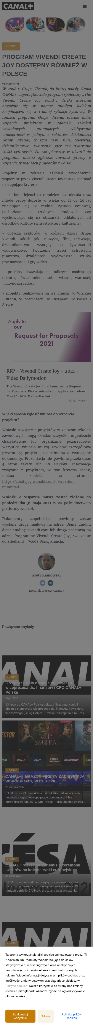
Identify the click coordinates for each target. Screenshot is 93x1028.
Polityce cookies (16, 986)
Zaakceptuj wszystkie (20, 1016)
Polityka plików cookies (72, 1016)
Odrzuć (46, 1016)
